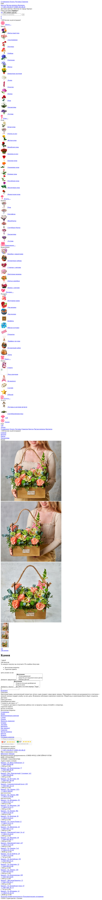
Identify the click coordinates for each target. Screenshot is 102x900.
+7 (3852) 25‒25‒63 (7, 850)
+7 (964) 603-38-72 (7, 839)
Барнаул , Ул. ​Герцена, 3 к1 (10, 848)
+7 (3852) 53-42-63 (7, 834)
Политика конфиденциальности (12, 896)
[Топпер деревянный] (30, 676)
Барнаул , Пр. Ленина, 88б (10, 795)
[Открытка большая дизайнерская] (27, 683)
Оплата (12, 429)
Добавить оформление (8, 680)
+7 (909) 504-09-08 (7, 764)
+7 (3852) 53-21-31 (7, 823)
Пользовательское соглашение (33, 896)
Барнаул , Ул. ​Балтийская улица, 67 (12, 886)
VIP (2, 425)
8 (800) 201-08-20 (19, 7)
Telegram (11, 754)
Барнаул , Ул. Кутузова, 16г (10, 779)
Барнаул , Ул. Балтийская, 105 (11, 859)
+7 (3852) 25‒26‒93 (7, 893)
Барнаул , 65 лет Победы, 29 (10, 853)
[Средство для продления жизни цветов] (30, 678)
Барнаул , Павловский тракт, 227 (12, 843)
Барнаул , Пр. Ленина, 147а (10, 789)
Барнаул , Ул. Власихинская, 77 (11, 768)
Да (2, 12)
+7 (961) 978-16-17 (7, 882)
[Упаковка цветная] (30, 679)
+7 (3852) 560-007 (7, 791)
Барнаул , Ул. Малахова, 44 (10, 837)
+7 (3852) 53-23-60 (7, 855)
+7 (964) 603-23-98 (7, 866)
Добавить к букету (7, 687)
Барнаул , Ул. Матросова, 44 (10, 827)
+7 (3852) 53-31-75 (7, 807)
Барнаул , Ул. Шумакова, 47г (10, 800)
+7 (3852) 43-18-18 (7, 812)
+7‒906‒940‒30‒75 (7, 887)
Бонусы (31, 429)
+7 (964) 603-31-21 (7, 861)
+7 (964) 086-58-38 (7, 770)
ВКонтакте (4, 754)
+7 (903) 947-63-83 (7, 871)
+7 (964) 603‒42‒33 (7, 786)
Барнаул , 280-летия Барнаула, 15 (12, 880)
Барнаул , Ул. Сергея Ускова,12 (11, 821)
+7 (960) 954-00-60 (7, 775)
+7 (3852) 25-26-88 (7, 796)
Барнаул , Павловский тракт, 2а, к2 (12, 832)
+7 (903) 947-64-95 (7, 877)
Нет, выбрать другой (10, 12)
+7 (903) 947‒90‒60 (7, 780)
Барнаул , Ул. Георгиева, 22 (10, 864)
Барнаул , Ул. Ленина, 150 (9, 870)
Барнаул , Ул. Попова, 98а (9, 811)
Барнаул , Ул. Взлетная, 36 (9, 816)
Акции (3, 427)
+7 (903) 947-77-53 (7, 828)
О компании (5, 429)
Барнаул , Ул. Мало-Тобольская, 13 (12, 762)
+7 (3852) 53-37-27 (7, 802)
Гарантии (25, 429)
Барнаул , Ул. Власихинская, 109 (12, 875)
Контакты (49, 429)
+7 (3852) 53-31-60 (7, 845)
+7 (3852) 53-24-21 (7, 818)
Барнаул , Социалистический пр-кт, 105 (14, 784)
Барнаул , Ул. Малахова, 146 (10, 805)
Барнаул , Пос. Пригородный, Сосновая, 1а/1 (16, 773)
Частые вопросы (39, 429)
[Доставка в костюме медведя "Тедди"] (27, 686)
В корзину (4, 690)
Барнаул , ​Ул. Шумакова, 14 (10, 891)
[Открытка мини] (27, 685)
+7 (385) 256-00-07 (7, 7)
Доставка (18, 429)
